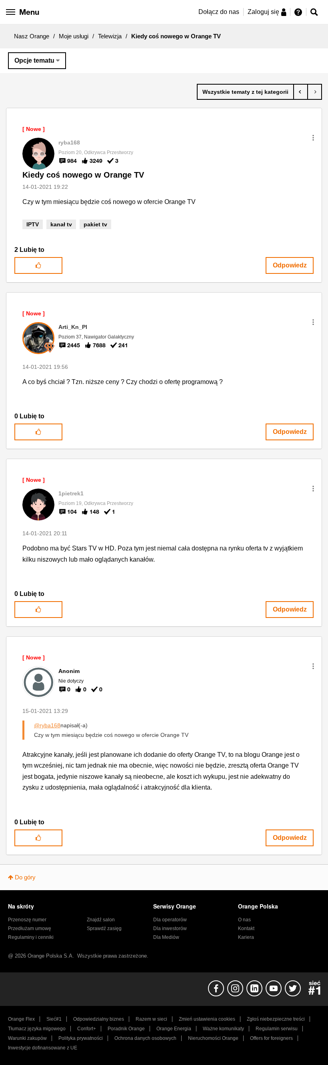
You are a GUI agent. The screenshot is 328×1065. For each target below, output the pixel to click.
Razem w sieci (151, 1019)
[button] (313, 137)
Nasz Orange (31, 36)
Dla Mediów (166, 937)
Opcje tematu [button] (34, 60)
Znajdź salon (101, 919)
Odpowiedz (290, 265)
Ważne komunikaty (223, 1028)
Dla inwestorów (170, 928)
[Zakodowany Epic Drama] (314, 92)
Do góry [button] (25, 877)
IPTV (32, 224)
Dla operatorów (170, 919)
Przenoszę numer (27, 919)
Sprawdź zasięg (104, 928)
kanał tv (61, 224)
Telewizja (110, 36)
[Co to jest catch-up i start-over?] (300, 92)
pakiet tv (95, 224)
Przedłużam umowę (29, 928)
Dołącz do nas (218, 11)
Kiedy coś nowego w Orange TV (83, 174)
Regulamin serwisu (277, 1028)
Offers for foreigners (271, 1038)
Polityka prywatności (80, 1038)
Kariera (246, 937)
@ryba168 (47, 725)
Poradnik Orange (126, 1028)
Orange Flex (21, 1019)
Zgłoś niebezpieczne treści (276, 1019)
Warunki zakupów (27, 1038)
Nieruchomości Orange (213, 1038)
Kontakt (246, 928)
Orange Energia (173, 1028)
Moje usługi (73, 36)
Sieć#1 (54, 1019)
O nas (244, 919)
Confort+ (86, 1028)
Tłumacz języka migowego (37, 1028)
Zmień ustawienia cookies (207, 1019)
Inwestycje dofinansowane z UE (42, 1048)
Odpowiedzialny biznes (98, 1019)
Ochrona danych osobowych (145, 1038)
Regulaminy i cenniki (31, 937)
